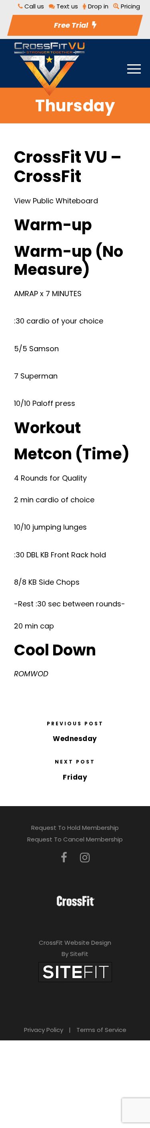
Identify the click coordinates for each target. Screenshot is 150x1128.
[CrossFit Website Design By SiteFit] (75, 971)
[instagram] (85, 857)
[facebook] (64, 857)
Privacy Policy (43, 1030)
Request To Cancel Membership (75, 839)
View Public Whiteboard (56, 201)
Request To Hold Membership (75, 827)
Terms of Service (101, 1030)
